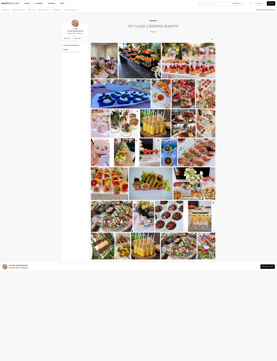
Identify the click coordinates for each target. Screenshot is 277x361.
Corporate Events (18, 10)
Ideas (62, 3)
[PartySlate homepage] (10, 3)
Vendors (51, 3)
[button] (251, 3)
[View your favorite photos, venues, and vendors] (251, 3)
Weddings (5, 10)
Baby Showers (44, 10)
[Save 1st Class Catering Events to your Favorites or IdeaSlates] (85, 38)
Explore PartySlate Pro (265, 10)
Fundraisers (56, 10)
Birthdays (31, 10)
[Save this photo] (116, 45)
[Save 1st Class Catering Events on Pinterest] (211, 39)
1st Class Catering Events (75, 31)
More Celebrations (71, 10)
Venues (27, 3)
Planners (39, 3)
